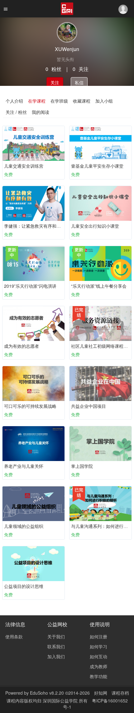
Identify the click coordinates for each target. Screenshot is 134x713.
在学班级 (59, 101)
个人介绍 (14, 101)
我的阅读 (40, 112)
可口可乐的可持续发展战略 (30, 406)
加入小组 (104, 101)
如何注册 (98, 636)
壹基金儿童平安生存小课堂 (97, 166)
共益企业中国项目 (88, 406)
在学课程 (36, 101)
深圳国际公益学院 (61, 700)
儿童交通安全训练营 (23, 166)
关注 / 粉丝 (16, 112)
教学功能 (98, 676)
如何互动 (98, 656)
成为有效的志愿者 (21, 346)
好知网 (100, 693)
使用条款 (14, 636)
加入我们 (56, 656)
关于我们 (56, 636)
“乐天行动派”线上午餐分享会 (99, 286)
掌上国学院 (82, 466)
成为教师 (98, 666)
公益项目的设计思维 (23, 586)
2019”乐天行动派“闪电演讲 (30, 286)
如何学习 (98, 646)
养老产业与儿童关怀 (23, 466)
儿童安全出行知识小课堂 (95, 226)
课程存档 (120, 693)
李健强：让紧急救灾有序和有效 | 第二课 (43, 226)
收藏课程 (81, 101)
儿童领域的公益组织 (23, 526)
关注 (54, 82)
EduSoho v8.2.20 (47, 693)
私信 (79, 82)
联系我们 (56, 646)
